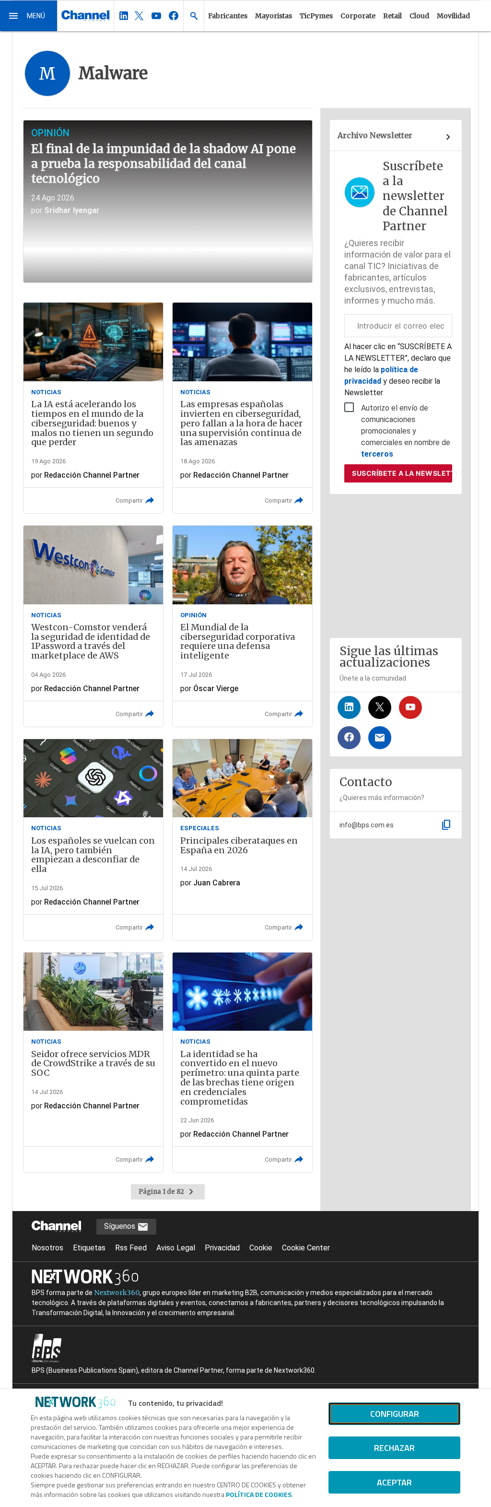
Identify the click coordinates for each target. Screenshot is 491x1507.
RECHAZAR (394, 1447)
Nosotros (47, 1247)
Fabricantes (227, 16)
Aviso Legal (175, 1247)
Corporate (357, 16)
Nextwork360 (117, 1292)
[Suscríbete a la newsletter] (379, 737)
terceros (377, 454)
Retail (392, 16)
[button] (29, 15)
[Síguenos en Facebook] (349, 737)
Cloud (419, 16)
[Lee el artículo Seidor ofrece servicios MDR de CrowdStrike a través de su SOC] (93, 1062)
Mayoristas (273, 16)
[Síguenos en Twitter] (379, 707)
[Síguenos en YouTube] (410, 707)
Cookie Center (306, 1247)
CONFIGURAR (394, 1413)
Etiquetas (89, 1247)
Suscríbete (402, 473)
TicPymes (316, 16)
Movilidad (453, 16)
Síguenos (120, 1226)
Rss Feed (131, 1247)
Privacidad (222, 1247)
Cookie (260, 1247)
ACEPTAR (394, 1482)
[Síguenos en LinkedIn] (349, 707)
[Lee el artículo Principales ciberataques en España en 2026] (242, 839)
